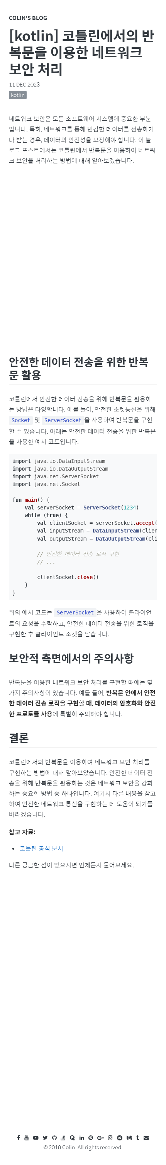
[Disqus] (83, 1003)
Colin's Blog (28, 17)
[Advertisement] (83, 258)
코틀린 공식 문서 (41, 848)
